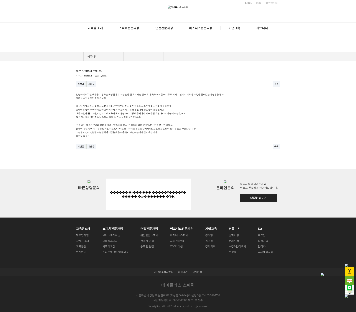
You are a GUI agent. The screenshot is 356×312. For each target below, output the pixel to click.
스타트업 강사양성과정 (116, 252)
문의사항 (234, 240)
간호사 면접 (147, 240)
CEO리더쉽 (176, 246)
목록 (276, 84)
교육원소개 (83, 228)
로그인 (261, 235)
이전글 (81, 84)
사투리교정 (109, 246)
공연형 (209, 240)
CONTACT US (271, 3)
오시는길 (197, 271)
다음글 (91, 84)
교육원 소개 (95, 28)
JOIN (258, 3)
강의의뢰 (210, 246)
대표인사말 (82, 235)
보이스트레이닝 (111, 235)
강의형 (209, 235)
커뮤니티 (262, 28)
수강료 (232, 252)
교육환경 (81, 246)
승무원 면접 (147, 246)
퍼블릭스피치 (110, 240)
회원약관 (182, 271)
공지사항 (234, 235)
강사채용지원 (265, 252)
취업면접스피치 (149, 235)
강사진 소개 (82, 240)
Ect (260, 228)
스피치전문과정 (129, 28)
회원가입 (263, 240)
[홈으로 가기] (79, 56)
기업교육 (234, 28)
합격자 (261, 246)
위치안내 (81, 252)
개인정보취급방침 (163, 271)
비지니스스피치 (179, 235)
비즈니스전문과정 (200, 28)
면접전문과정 (164, 28)
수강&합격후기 (237, 246)
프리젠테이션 (177, 240)
